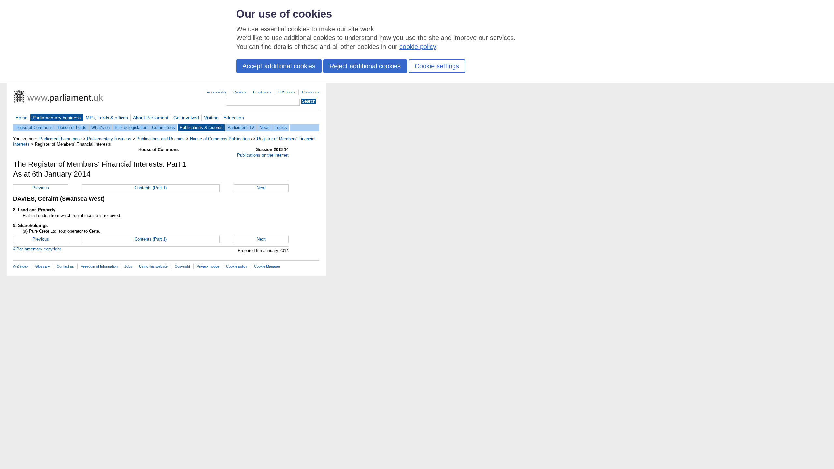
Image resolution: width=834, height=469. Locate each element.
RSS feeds (286, 92)
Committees (163, 127)
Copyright (182, 266)
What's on (100, 127)
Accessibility (216, 92)
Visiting (211, 117)
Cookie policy (236, 266)
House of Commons (34, 127)
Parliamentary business (57, 117)
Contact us (310, 92)
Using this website (153, 266)
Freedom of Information (99, 266)
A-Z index (20, 266)
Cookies (239, 92)
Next (261, 187)
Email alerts (262, 92)
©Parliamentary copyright (37, 249)
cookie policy (417, 46)
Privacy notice (208, 266)
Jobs (128, 266)
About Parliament (150, 117)
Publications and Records (161, 138)
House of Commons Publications (221, 138)
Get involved (186, 117)
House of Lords (72, 127)
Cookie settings (437, 66)
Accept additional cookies (278, 66)
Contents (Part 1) (151, 187)
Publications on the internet (263, 155)
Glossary (42, 266)
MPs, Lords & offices (107, 117)
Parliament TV (240, 127)
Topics (281, 127)
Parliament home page (60, 138)
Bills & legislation (131, 127)
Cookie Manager (267, 266)
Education (233, 117)
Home (21, 117)
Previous (40, 187)
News (264, 127)
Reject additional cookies (365, 66)
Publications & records (201, 127)
